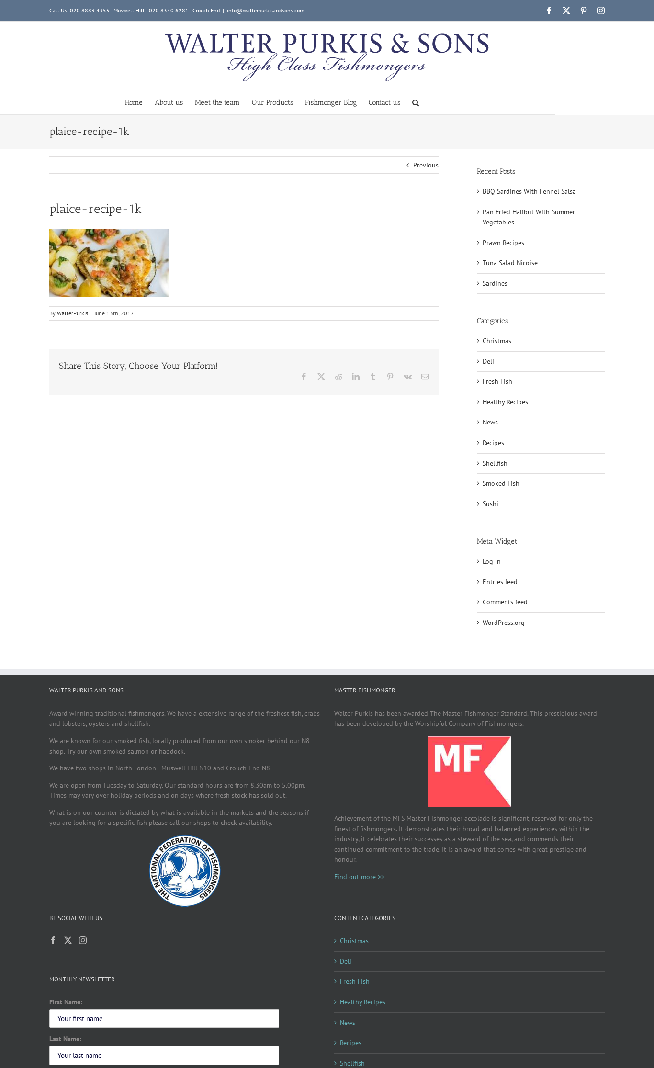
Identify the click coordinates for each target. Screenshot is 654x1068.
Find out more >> (359, 876)
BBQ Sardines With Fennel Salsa (529, 191)
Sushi (490, 504)
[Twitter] (68, 940)
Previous (426, 165)
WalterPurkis (72, 313)
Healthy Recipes (505, 402)
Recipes (493, 442)
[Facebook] (53, 940)
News (490, 422)
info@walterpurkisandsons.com (265, 10)
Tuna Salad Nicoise (510, 262)
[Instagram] (83, 940)
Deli (488, 361)
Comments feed (505, 602)
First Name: (65, 1002)
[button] (415, 101)
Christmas (497, 340)
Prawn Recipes (503, 242)
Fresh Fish (497, 381)
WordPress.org (504, 622)
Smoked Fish (501, 483)
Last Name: (65, 1039)
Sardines (495, 283)
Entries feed (500, 582)
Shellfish (495, 463)
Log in (492, 561)
